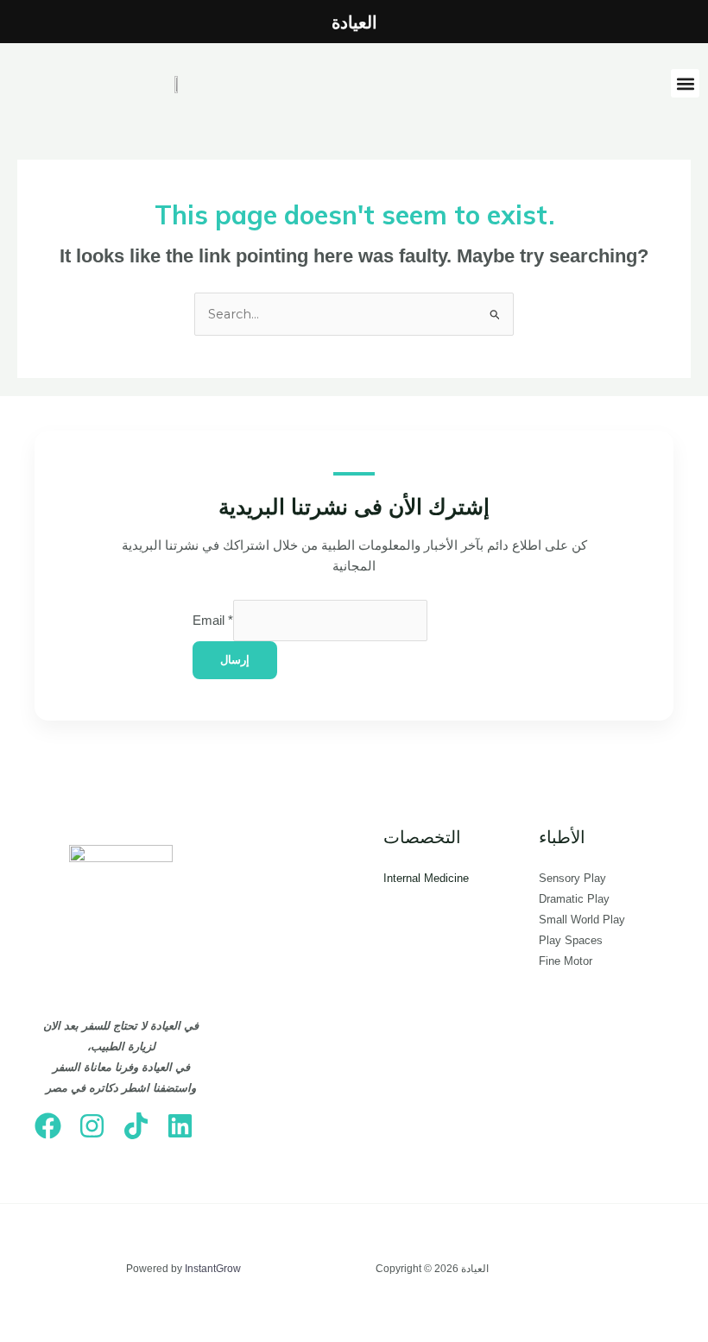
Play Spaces (571, 940)
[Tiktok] (136, 1125)
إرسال (235, 659)
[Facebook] (48, 1125)
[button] (685, 83)
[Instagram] (92, 1125)
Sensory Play (572, 878)
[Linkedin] (180, 1125)
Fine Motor (565, 961)
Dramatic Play (574, 898)
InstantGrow (213, 1269)
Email (213, 620)
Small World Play (582, 919)
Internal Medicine (426, 878)
